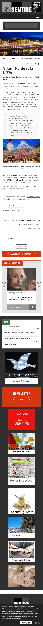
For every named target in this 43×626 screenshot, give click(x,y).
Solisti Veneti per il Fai (11, 338)
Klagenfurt (7, 199)
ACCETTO (26, 623)
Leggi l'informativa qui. (14, 618)
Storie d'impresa (34, 334)
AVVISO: (18, 225)
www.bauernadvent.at (11, 210)
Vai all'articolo (14, 307)
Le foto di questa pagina (31, 225)
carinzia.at (10, 205)
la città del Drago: (33, 197)
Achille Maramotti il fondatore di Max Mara (17, 332)
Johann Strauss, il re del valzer (19, 298)
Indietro (22, 246)
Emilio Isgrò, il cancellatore (12, 345)
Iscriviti (21, 399)
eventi (37, 341)
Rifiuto (37, 623)
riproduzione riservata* (30, 221)
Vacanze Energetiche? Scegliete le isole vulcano (19, 326)
